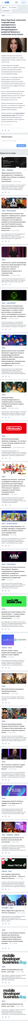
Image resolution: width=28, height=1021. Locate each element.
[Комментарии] (5, 192)
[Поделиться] (8, 130)
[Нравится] (2, 130)
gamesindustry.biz (7, 124)
